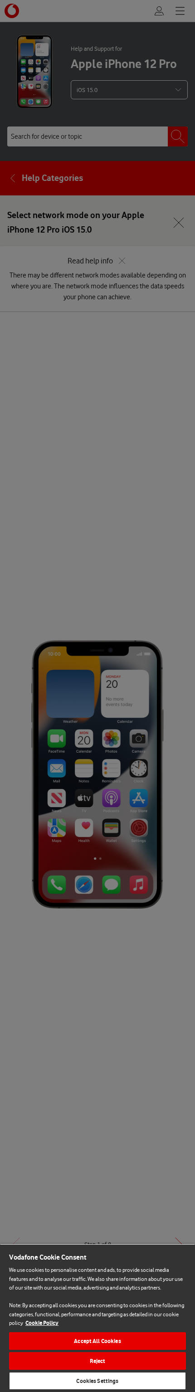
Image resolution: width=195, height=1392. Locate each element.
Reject (98, 1361)
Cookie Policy (41, 1322)
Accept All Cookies (97, 1341)
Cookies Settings (97, 1380)
